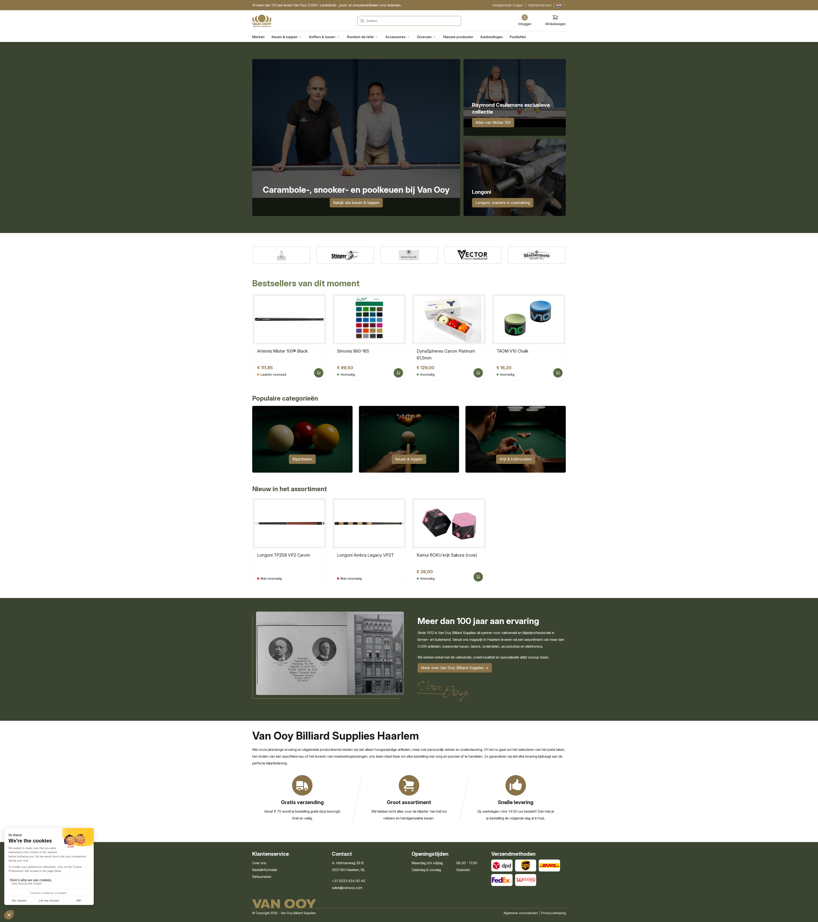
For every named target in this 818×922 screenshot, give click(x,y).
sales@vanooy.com (347, 888)
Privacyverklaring (553, 913)
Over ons (259, 863)
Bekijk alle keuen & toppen (356, 202)
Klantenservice (540, 5)
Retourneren (261, 876)
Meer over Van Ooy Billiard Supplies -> (454, 668)
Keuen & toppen (409, 459)
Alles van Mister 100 (493, 122)
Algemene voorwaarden (521, 913)
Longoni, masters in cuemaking (502, 202)
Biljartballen (302, 459)
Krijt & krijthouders (516, 459)
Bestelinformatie (264, 870)
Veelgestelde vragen (507, 5)
